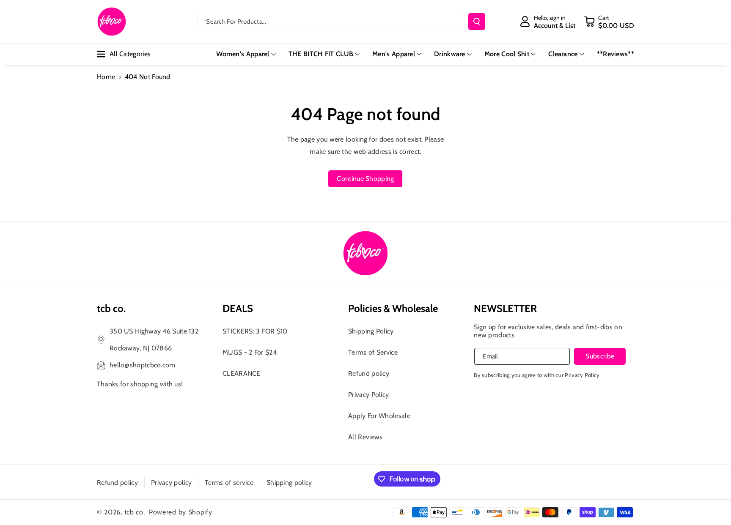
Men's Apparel (393, 54)
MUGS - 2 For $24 (250, 352)
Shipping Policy (371, 331)
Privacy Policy (368, 395)
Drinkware (449, 54)
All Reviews (365, 437)
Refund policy (368, 373)
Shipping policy (289, 483)
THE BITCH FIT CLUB (321, 54)
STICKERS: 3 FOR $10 (255, 331)
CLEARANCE (242, 373)
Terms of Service (373, 352)
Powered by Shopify (180, 512)
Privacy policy (171, 483)
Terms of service (229, 483)
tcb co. (134, 512)
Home (106, 77)
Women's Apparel (242, 54)
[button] (609, 21)
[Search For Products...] (476, 21)
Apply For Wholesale (379, 416)
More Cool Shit (506, 54)
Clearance (563, 54)
